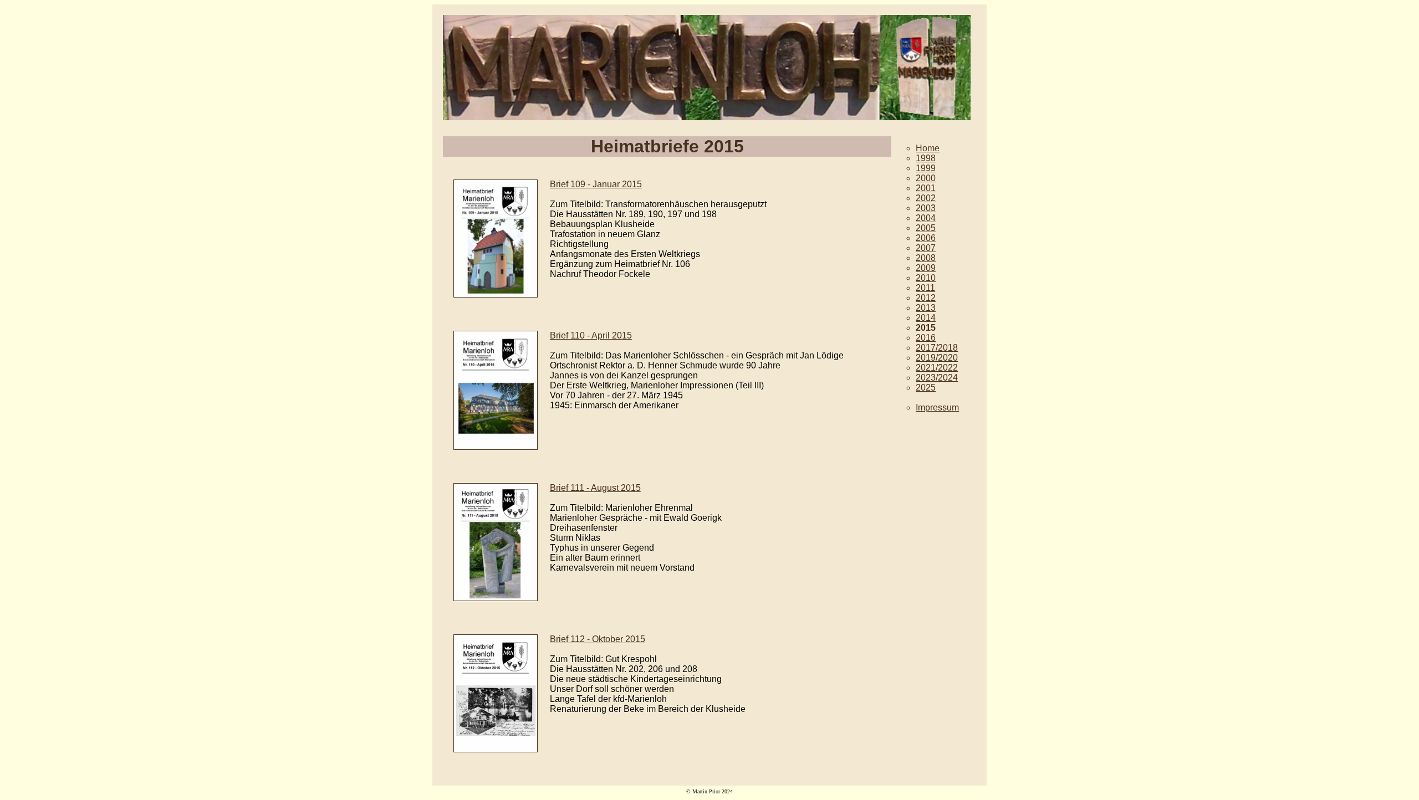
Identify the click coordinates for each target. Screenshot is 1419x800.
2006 (926, 238)
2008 (926, 258)
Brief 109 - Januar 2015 (596, 184)
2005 (926, 228)
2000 (926, 178)
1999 (926, 168)
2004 (926, 218)
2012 (926, 297)
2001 (926, 188)
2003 (926, 208)
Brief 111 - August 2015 (595, 488)
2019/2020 (937, 357)
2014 (926, 317)
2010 (926, 278)
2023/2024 (937, 377)
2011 (925, 288)
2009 (926, 268)
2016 (926, 337)
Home (928, 148)
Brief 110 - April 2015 (591, 335)
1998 (926, 158)
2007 (926, 248)
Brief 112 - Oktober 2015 (597, 639)
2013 (926, 307)
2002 (926, 198)
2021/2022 (937, 367)
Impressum (937, 407)
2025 (926, 387)
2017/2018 (937, 347)
